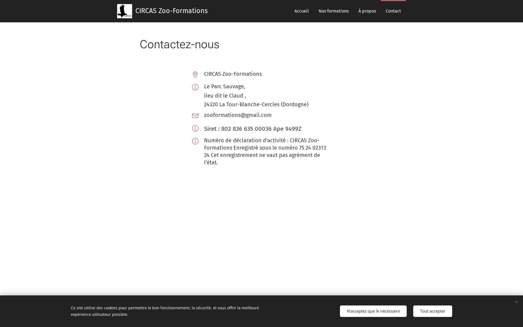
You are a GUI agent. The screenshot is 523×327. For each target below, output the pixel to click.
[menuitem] (302, 11)
